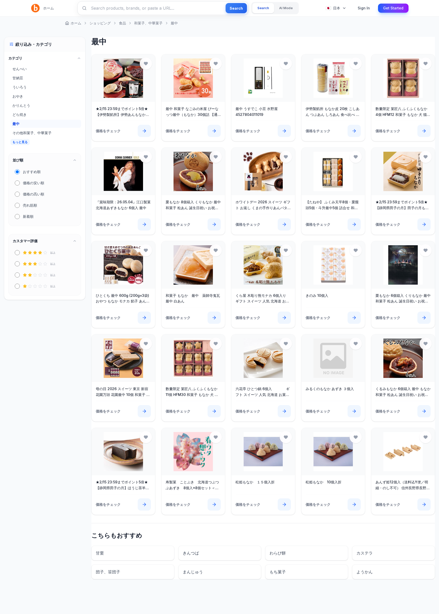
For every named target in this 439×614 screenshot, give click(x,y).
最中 (174, 23)
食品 (122, 23)
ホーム (48, 8)
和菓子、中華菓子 (148, 23)
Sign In (364, 8)
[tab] (263, 8)
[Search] (84, 8)
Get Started (393, 8)
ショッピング (100, 23)
